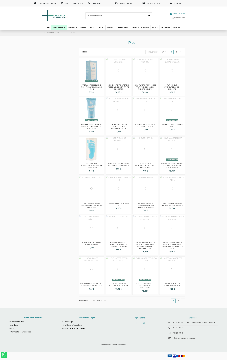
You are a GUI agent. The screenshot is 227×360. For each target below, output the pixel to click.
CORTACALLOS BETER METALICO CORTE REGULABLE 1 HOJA (118, 126)
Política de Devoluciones (74, 328)
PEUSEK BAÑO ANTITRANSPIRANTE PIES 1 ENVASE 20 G (145, 166)
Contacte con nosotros (20, 332)
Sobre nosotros (17, 322)
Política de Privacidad (72, 325)
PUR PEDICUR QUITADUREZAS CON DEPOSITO (172, 87)
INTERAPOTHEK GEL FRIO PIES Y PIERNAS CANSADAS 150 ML (91, 87)
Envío (12, 328)
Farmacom (121, 345)
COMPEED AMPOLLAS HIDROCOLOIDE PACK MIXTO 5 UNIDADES (91, 205)
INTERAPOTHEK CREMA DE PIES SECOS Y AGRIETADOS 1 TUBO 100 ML (91, 126)
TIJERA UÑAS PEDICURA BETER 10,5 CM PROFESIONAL (145, 286)
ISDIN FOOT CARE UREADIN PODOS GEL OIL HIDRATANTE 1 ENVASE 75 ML (118, 87)
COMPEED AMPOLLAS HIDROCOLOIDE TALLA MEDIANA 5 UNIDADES (118, 244)
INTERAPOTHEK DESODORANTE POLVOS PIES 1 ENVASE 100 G (91, 166)
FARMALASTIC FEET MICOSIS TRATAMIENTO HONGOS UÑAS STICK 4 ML (172, 166)
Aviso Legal (68, 322)
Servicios (14, 325)
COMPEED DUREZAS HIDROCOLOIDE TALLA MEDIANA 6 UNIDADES (145, 205)
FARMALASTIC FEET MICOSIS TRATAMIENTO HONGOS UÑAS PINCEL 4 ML (145, 87)
